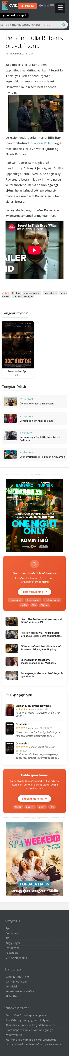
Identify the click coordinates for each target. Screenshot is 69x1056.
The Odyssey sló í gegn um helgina (27, 1020)
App (8, 928)
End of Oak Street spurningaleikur (27, 1015)
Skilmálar (11, 996)
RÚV (34, 605)
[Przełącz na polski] (52, 5)
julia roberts (50, 293)
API (8, 938)
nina (31, 709)
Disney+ (44, 605)
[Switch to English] (46, 5)
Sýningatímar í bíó (17, 976)
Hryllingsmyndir (52, 600)
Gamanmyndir (33, 600)
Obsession (22, 724)
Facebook (12, 952)
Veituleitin (12, 986)
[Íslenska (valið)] (41, 5)
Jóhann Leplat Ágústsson (42, 746)
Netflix (24, 605)
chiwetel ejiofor (32, 293)
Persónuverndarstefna (20, 991)
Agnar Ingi (33, 728)
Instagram (12, 948)
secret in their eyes (23, 296)
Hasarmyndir (16, 600)
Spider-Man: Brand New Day (33, 705)
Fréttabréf (12, 933)
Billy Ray (16, 293)
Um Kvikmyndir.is (17, 957)
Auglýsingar (13, 943)
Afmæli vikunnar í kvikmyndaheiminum (30, 1025)
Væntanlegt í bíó (16, 981)
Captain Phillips (43, 143)
